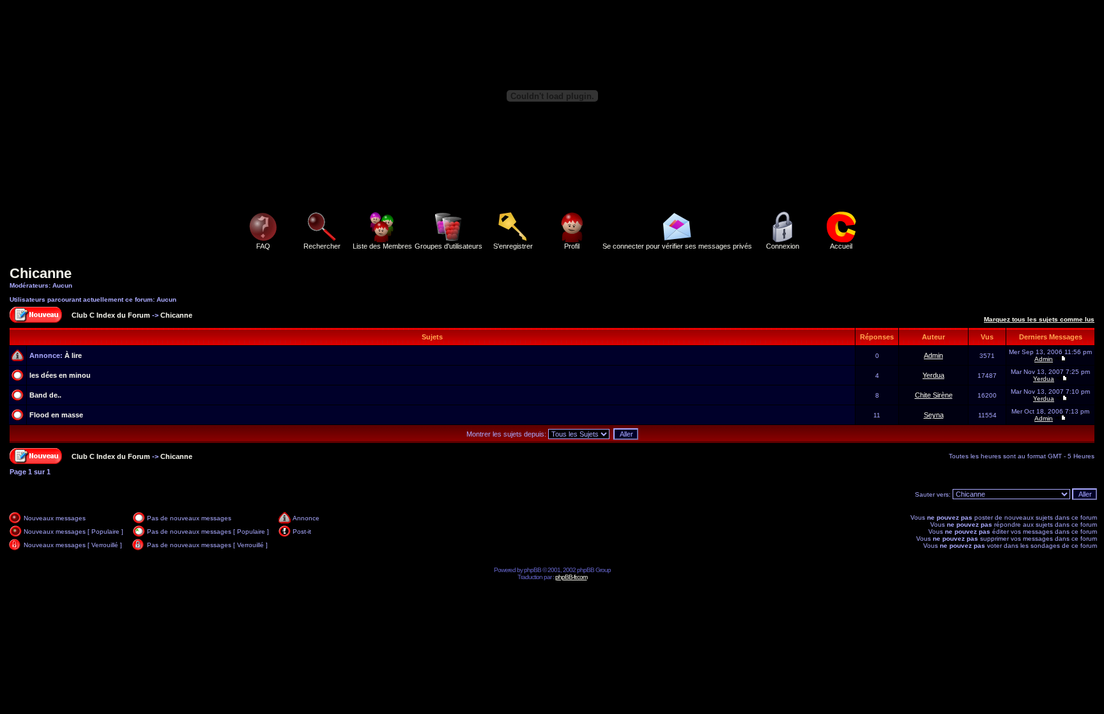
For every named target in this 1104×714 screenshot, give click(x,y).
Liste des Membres (382, 246)
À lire (73, 355)
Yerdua (933, 375)
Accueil (841, 246)
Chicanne (41, 273)
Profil (571, 246)
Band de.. (45, 395)
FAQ (263, 246)
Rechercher (322, 246)
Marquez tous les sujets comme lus (1039, 319)
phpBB (532, 569)
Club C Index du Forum (111, 315)
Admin (933, 355)
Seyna (934, 415)
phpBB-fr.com (571, 576)
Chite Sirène (934, 395)
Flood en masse (56, 415)
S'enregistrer (513, 246)
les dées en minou (60, 375)
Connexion (782, 246)
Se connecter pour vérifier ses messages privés (677, 246)
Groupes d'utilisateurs (448, 246)
